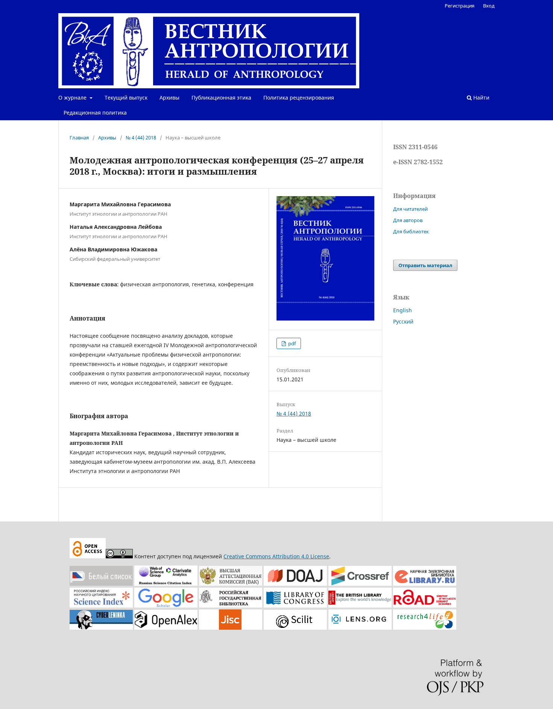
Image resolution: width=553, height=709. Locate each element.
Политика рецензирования (298, 97)
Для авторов (407, 220)
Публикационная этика (221, 97)
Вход (489, 5)
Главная (79, 137)
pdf (291, 343)
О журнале (73, 97)
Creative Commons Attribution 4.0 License (276, 556)
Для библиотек (411, 231)
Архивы (169, 97)
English (402, 310)
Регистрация (459, 5)
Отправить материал (425, 265)
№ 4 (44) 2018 (141, 137)
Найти (480, 97)
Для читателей (410, 209)
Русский (403, 321)
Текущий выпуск (126, 97)
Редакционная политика (95, 112)
